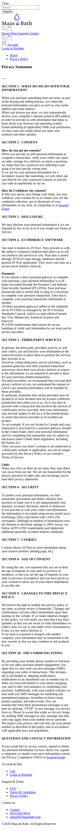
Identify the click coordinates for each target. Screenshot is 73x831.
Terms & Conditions (23, 792)
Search (7, 11)
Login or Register (13, 48)
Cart (12, 771)
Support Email (55, 757)
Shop (14, 33)
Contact (34, 33)
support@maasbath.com (25, 817)
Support (23, 33)
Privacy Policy (19, 59)
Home (6, 33)
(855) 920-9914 (20, 813)
